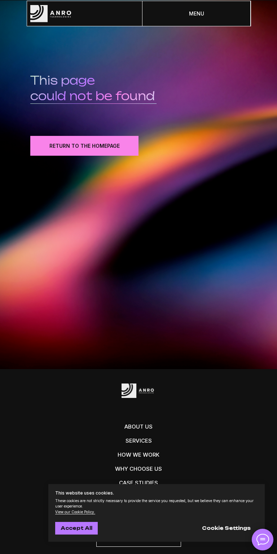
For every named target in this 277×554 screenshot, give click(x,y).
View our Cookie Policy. (75, 512)
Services (139, 440)
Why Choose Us (138, 468)
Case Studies (138, 482)
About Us (138, 426)
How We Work (138, 454)
